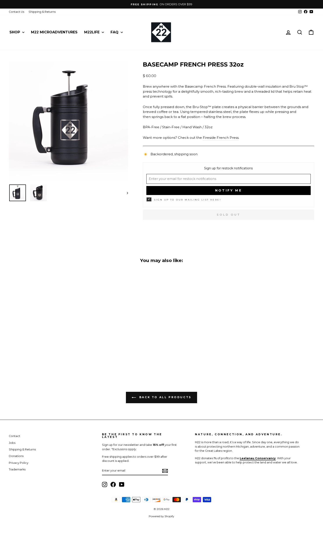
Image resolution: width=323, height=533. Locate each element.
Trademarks (17, 469)
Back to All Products (164, 397)
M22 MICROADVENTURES (54, 32)
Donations (16, 456)
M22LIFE (92, 32)
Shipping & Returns (42, 11)
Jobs (12, 442)
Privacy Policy (18, 462)
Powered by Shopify (161, 516)
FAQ (115, 32)
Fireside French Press (221, 138)
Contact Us (16, 11)
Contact (14, 436)
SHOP (15, 32)
